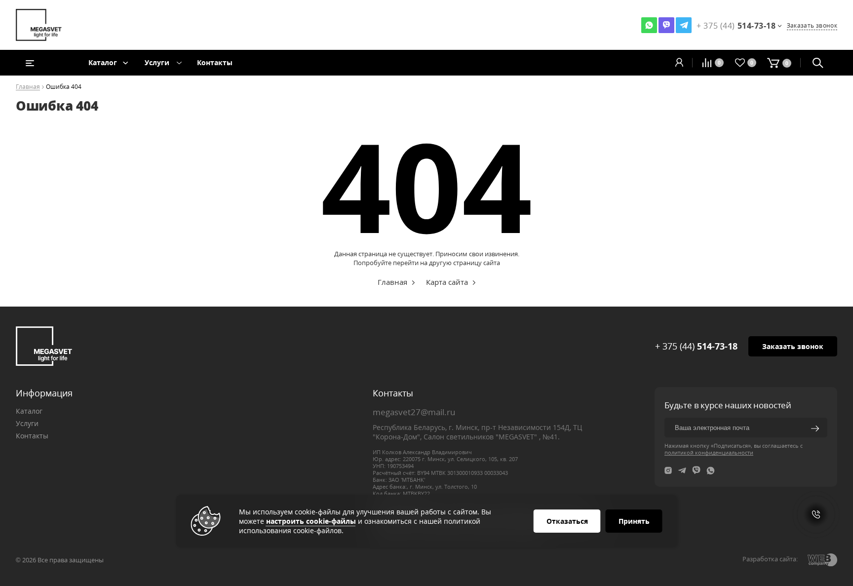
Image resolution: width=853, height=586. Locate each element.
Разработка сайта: (770, 558)
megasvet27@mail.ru (414, 412)
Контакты (215, 62)
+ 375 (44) (696, 346)
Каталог (102, 62)
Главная (28, 87)
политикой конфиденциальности (708, 452)
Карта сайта (447, 282)
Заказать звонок (812, 25)
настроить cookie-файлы (311, 521)
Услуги (157, 62)
